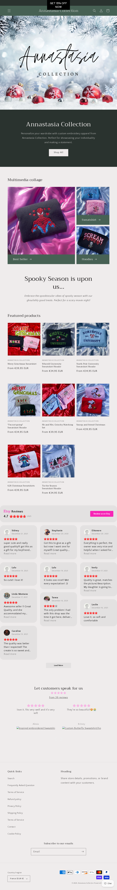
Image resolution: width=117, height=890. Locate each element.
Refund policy (14, 799)
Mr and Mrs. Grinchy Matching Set (57, 426)
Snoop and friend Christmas (90, 424)
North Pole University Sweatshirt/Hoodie (87, 365)
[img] (58, 693)
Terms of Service (16, 792)
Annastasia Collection (86, 883)
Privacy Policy (14, 806)
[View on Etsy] (7, 532)
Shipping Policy (15, 813)
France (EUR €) (17, 878)
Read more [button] (10, 553)
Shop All (58, 152)
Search (11, 778)
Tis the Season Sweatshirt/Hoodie (51, 487)
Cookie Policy (14, 834)
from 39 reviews (58, 697)
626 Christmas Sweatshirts (21, 485)
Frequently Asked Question (21, 785)
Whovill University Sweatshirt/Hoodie (51, 365)
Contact (11, 827)
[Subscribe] (82, 851)
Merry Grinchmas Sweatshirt (22, 364)
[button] (9, 10)
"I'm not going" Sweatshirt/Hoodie (17, 426)
